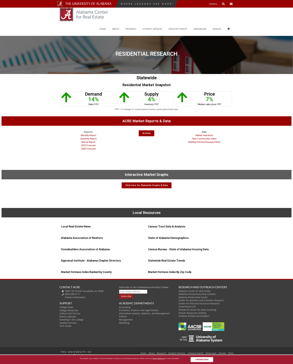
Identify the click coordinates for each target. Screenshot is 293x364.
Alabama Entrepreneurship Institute (197, 294)
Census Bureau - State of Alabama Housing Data (178, 249)
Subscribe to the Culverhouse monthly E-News (143, 287)
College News (66, 307)
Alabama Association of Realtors (82, 237)
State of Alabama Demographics (168, 237)
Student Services (152, 28)
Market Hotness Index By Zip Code (169, 272)
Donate (217, 28)
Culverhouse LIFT (187, 306)
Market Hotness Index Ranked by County (86, 272)
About (115, 28)
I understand (202, 359)
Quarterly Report (88, 138)
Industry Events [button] (177, 28)
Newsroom (200, 28)
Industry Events (195, 353)
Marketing (124, 322)
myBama (213, 3)
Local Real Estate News (76, 226)
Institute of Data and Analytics (194, 316)
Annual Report (88, 142)
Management (126, 319)
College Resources (69, 310)
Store (230, 353)
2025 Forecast (88, 145)
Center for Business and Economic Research (201, 300)
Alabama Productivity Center (193, 297)
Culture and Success (70, 313)
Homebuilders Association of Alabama (85, 249)
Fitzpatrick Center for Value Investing (197, 309)
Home (102, 28)
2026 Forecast (88, 148)
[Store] (230, 29)
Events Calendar (68, 316)
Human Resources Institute (192, 312)
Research (131, 28)
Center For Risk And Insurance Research (199, 303)
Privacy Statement (159, 358)
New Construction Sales (204, 138)
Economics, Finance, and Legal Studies (138, 310)
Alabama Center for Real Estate (194, 291)
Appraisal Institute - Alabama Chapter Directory (91, 260)
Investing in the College (71, 319)
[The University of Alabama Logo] (89, 3)
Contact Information (75, 297)
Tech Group (65, 325)
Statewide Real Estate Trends (166, 260)
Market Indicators (204, 135)
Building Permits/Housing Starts (204, 142)
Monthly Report (88, 135)
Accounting (124, 307)
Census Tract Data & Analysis (166, 226)
